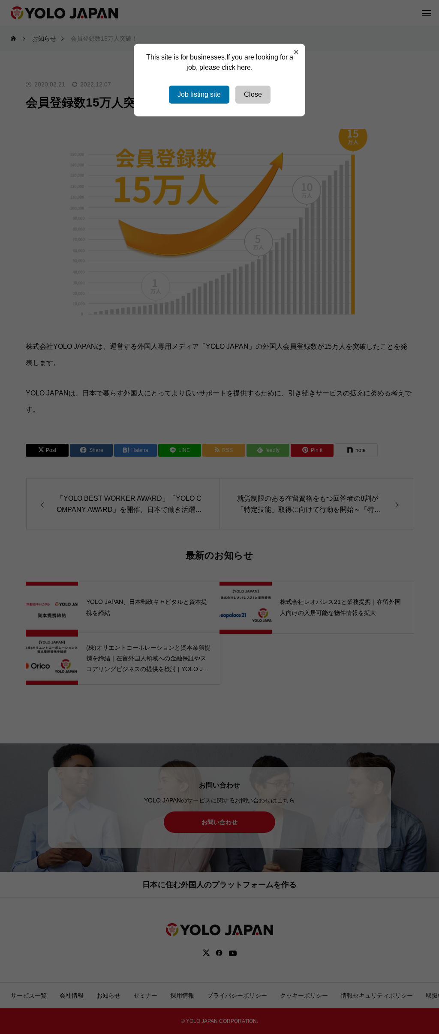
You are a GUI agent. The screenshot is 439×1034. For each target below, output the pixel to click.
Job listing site (199, 94)
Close (253, 94)
